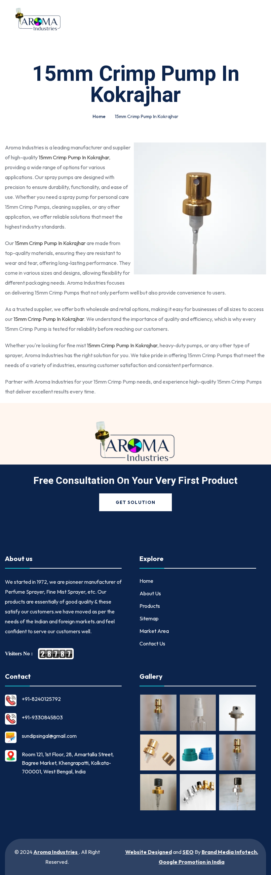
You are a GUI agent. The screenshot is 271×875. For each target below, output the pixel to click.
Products (149, 606)
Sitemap (149, 618)
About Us (150, 593)
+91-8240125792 (41, 699)
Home (99, 116)
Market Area (154, 631)
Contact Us (152, 643)
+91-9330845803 (42, 717)
